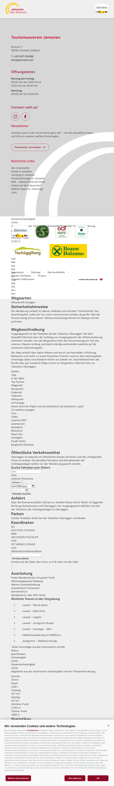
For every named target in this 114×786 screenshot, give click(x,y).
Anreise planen (20, 558)
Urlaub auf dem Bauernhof (26, 185)
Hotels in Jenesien (21, 171)
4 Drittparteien (32, 730)
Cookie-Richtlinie (21, 275)
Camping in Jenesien (23, 175)
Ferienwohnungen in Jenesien (28, 178)
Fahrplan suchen (21, 493)
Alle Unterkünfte (20, 168)
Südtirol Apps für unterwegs (27, 189)
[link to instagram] (15, 116)
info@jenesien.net (22, 60)
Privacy (42, 275)
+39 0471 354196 (23, 56)
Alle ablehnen (74, 778)
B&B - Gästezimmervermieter (28, 182)
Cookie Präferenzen (23, 279)
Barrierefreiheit (56, 272)
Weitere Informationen (18, 778)
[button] (108, 725)
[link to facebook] (25, 116)
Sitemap (35, 272)
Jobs (14, 192)
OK (98, 778)
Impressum (17, 272)
